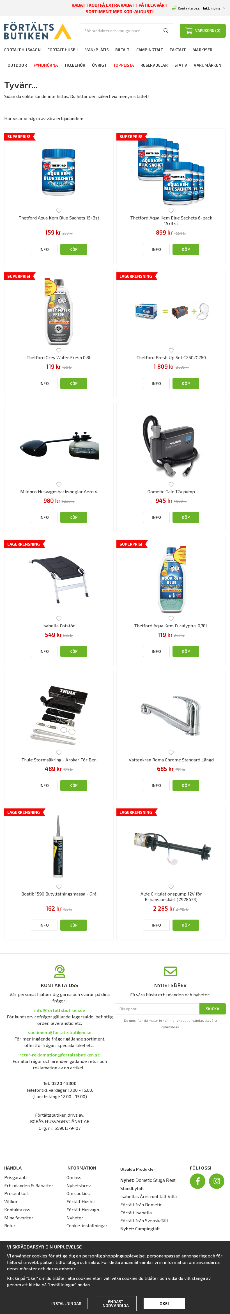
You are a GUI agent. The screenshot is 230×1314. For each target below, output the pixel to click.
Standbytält (132, 1188)
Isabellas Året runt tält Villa (148, 1196)
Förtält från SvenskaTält (144, 1220)
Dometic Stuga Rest (155, 1180)
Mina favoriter (18, 1217)
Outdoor (17, 65)
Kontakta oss (189, 8)
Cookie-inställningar (86, 1225)
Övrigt (99, 65)
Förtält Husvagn (22, 49)
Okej (164, 1303)
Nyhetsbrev (78, 1185)
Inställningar (66, 1303)
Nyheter (74, 1217)
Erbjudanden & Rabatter (28, 1185)
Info (44, 249)
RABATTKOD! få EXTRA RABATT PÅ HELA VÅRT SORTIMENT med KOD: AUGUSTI (119, 8)
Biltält (122, 49)
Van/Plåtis (97, 49)
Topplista (123, 65)
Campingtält (149, 49)
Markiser (202, 49)
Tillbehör (75, 65)
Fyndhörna (46, 65)
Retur (9, 1225)
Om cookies (78, 1193)
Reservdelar (154, 65)
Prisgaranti (15, 1177)
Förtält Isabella (136, 1212)
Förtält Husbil (63, 49)
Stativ (180, 65)
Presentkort (16, 1193)
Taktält (178, 49)
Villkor (11, 1201)
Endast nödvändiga (116, 1303)
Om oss (73, 1177)
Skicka (213, 1008)
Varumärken (207, 65)
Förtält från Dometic (141, 1204)
